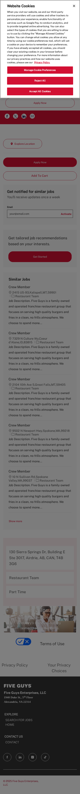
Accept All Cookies (40, 91)
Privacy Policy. (42, 62)
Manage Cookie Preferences (40, 70)
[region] (40, 49)
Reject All (39, 80)
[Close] (74, 6)
